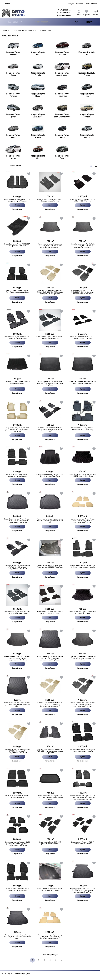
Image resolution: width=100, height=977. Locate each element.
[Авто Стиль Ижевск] (13, 13)
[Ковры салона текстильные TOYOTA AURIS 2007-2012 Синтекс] (82, 320)
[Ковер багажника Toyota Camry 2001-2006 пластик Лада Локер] (50, 871)
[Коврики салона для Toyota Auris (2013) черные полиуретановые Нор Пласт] (50, 411)
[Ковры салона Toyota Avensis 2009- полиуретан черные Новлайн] (82, 732)
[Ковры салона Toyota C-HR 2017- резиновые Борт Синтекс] (50, 825)
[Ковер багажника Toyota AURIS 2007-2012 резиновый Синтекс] (17, 227)
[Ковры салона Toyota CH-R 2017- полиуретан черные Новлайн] (17, 871)
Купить (17, 205)
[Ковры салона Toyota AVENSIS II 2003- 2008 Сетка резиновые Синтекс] (17, 595)
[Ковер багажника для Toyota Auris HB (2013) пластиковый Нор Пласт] (82, 364)
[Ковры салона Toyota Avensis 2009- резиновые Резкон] (17, 778)
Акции (71, 4)
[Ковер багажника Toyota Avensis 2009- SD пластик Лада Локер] (82, 595)
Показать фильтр (15, 165)
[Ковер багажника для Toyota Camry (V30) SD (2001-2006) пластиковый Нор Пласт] (17, 918)
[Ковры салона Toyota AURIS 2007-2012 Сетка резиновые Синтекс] (50, 320)
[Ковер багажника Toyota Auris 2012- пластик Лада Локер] (17, 364)
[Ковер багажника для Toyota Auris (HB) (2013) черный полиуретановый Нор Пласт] (50, 364)
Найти (89, 21)
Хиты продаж (91, 4)
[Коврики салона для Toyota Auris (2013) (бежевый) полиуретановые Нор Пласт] (17, 411)
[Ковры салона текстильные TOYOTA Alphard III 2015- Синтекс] (82, 182)
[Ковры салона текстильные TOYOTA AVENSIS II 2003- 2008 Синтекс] (50, 595)
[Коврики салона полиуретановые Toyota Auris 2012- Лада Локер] (82, 411)
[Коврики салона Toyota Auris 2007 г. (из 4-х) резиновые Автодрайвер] (17, 273)
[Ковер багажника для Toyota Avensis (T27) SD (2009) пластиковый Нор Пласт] (82, 639)
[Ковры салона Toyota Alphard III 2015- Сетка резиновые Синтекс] (50, 182)
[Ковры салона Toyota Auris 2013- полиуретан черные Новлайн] (17, 457)
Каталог (13, 21)
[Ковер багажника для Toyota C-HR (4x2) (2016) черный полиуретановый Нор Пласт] (50, 778)
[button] (28, 174)
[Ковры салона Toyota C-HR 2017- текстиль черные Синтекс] (82, 825)
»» (68, 960)
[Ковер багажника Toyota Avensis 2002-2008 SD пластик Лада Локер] (50, 457)
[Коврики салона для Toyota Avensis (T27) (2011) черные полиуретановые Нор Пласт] (50, 732)
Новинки (79, 4)
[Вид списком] (95, 166)
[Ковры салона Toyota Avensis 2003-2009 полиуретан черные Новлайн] (82, 548)
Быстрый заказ (17, 209)
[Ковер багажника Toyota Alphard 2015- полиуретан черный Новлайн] (17, 182)
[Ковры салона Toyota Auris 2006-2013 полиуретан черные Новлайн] (17, 320)
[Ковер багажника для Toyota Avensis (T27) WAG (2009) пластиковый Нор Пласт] (17, 686)
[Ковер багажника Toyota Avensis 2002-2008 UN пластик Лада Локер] (82, 457)
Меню (7, 4)
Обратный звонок (64, 15)
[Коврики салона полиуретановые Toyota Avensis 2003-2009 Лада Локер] (50, 548)
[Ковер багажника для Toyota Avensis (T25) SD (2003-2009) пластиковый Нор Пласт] (50, 502)
